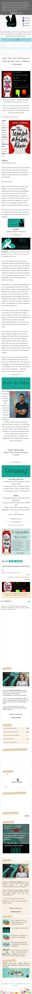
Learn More (13, 13)
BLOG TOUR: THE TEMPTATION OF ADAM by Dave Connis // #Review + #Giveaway (16, 594)
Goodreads (16, 455)
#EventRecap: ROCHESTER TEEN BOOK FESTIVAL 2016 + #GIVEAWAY (19, 944)
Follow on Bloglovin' (10, 742)
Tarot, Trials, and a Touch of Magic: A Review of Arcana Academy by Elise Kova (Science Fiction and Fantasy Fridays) (15, 953)
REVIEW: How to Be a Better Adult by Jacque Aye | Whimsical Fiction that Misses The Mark (16, 965)
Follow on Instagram (10, 728)
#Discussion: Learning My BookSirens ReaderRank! (12, 827)
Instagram (25, 452)
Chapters (15, 231)
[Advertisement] (16, 650)
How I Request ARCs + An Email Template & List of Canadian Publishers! (14, 838)
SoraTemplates (12, 984)
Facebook (18, 452)
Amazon (8, 231)
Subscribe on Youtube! (11, 731)
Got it (21, 13)
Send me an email (16, 717)
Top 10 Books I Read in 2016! (13, 846)
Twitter (12, 452)
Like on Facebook (9, 738)
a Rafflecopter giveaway (16, 519)
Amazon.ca (22, 231)
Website (6, 452)
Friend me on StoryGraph (11, 735)
